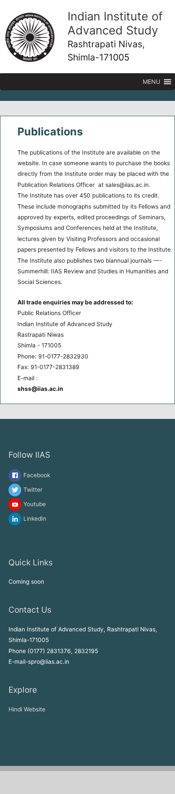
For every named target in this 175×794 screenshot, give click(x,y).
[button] (151, 81)
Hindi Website (26, 709)
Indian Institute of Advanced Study (115, 23)
